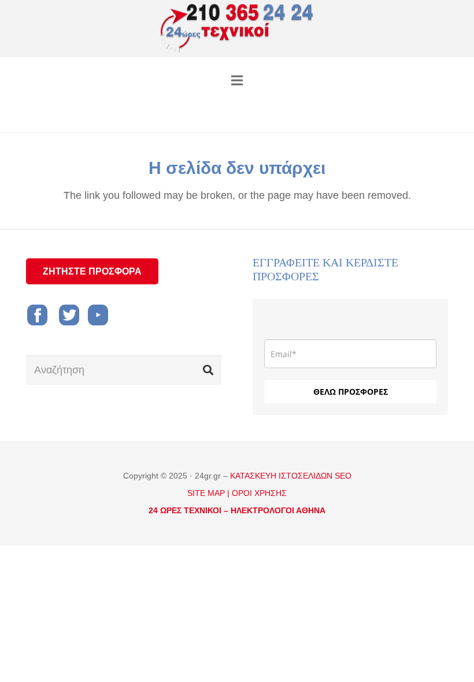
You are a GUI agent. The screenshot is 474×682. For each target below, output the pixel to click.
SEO (343, 475)
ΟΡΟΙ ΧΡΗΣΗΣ (259, 493)
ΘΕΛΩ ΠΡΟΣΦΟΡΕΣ (350, 391)
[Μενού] (237, 80)
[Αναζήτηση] (208, 369)
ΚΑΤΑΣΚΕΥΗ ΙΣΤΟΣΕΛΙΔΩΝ (282, 475)
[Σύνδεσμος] (237, 29)
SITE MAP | (208, 493)
